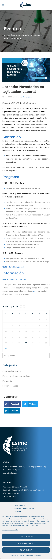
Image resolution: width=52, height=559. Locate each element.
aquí (35, 291)
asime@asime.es (10, 473)
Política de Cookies (17, 555)
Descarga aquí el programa (14, 279)
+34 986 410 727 (13, 470)
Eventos (15, 35)
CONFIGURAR (26, 550)
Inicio (6, 35)
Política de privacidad (33, 555)
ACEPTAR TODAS (26, 537)
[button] (12, 404)
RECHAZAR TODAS (26, 543)
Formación (7, 381)
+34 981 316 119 (13, 493)
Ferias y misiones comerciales (16, 376)
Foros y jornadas (10, 386)
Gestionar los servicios (10, 530)
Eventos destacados (23, 97)
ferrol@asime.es (9, 496)
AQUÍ (36, 525)
